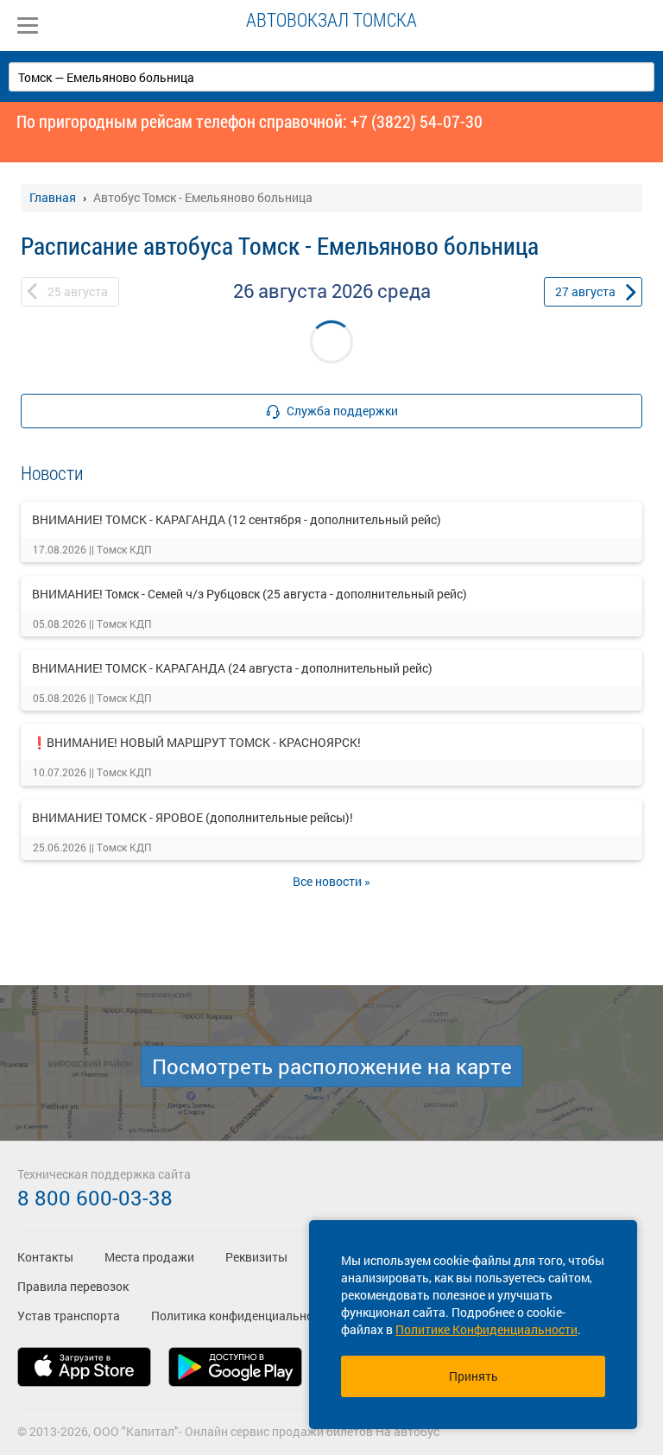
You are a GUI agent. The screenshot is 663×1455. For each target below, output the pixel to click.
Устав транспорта (68, 1315)
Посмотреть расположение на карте (332, 1066)
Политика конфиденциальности (241, 1315)
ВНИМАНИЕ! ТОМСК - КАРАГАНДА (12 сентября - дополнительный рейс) (236, 519)
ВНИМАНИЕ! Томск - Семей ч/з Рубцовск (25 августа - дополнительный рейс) (249, 593)
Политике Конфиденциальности (486, 1329)
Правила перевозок (73, 1286)
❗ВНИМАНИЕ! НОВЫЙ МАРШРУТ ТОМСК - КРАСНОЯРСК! (196, 742)
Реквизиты (256, 1257)
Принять (473, 1376)
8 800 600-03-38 (95, 1197)
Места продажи (149, 1257)
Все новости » (331, 881)
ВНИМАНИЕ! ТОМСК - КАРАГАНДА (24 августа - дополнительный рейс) (232, 668)
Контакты (45, 1257)
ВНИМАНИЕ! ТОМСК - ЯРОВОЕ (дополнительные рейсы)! (192, 817)
